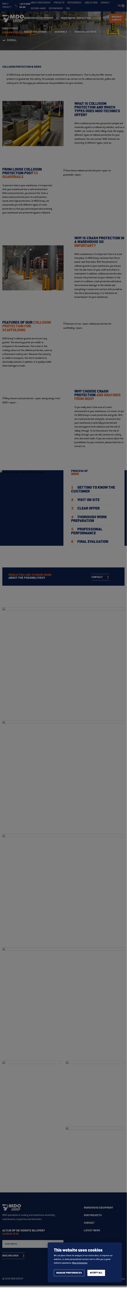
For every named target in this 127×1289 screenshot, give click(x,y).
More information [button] (79, 1263)
